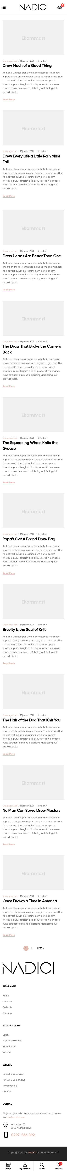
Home (6, 995)
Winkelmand (9, 1046)
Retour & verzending (14, 1079)
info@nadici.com (16, 1117)
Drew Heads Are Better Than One (32, 255)
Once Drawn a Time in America (30, 900)
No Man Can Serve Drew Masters (31, 810)
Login (6, 1034)
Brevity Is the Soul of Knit (24, 629)
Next (39, 948)
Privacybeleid (10, 1085)
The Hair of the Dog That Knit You (31, 720)
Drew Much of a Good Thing (27, 65)
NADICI (32, 1152)
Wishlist (7, 1052)
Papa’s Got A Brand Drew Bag (29, 538)
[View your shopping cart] (59, 7)
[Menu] (6, 7)
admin (44, 61)
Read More (9, 99)
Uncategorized (10, 61)
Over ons (7, 1001)
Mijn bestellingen (12, 1040)
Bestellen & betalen (13, 1073)
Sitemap (7, 1012)
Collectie (7, 1007)
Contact (7, 1091)
